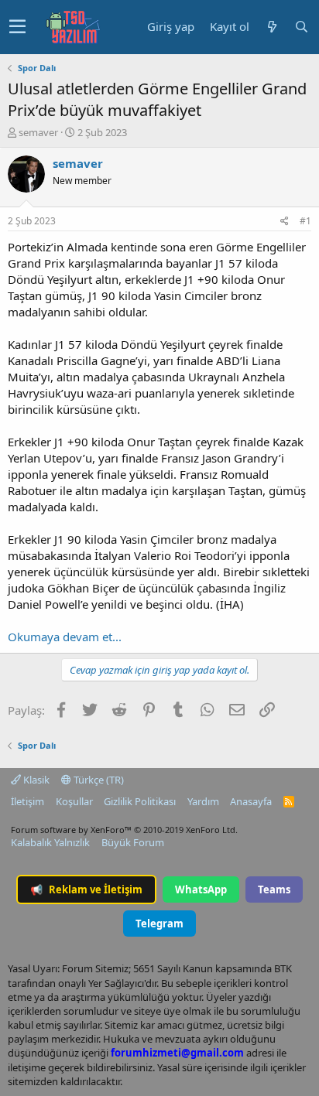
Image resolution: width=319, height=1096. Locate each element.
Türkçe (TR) (97, 780)
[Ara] (301, 27)
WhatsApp (201, 889)
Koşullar (74, 801)
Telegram (159, 923)
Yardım (203, 801)
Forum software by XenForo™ (124, 829)
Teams (274, 889)
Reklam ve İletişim (86, 889)
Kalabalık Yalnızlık (50, 842)
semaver (38, 132)
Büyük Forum (132, 842)
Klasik (35, 780)
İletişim (27, 801)
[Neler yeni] (271, 27)
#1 (305, 220)
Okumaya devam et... (65, 636)
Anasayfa (251, 801)
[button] (17, 27)
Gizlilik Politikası (140, 801)
